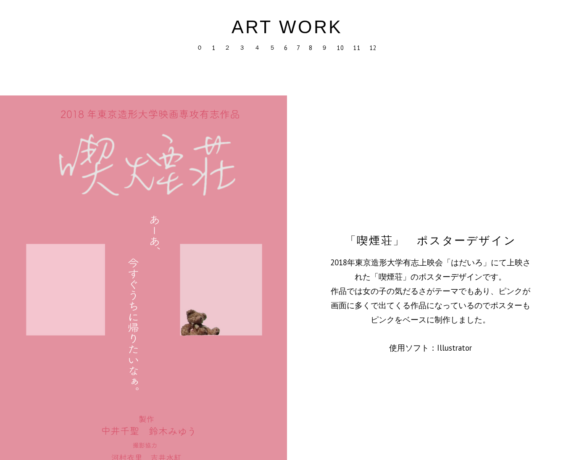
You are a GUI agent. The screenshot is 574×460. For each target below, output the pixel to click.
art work (287, 27)
